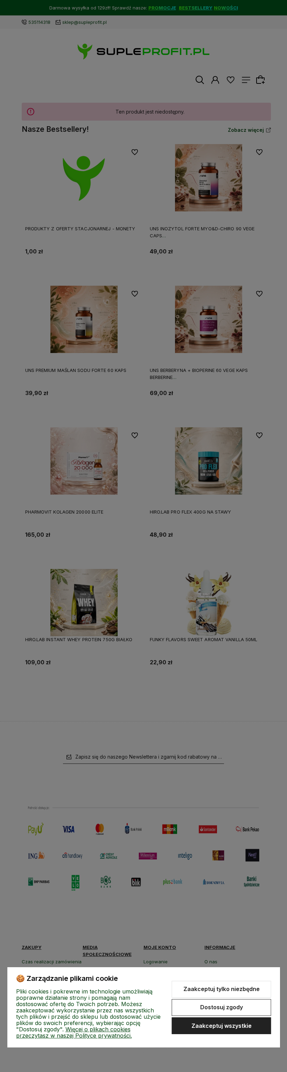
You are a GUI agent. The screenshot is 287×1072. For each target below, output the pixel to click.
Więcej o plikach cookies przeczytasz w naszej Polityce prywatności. (74, 1032)
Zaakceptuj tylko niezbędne (221, 988)
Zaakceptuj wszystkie (221, 1025)
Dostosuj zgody (221, 1007)
